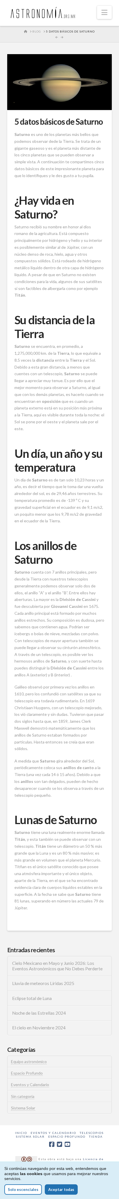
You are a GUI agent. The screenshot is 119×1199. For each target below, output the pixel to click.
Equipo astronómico (29, 1061)
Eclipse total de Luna (32, 998)
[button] (104, 12)
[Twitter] (59, 1144)
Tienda (96, 1136)
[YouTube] (67, 1144)
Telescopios (92, 1133)
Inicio (21, 1133)
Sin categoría (22, 1096)
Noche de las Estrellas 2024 (39, 1013)
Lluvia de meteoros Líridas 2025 (43, 983)
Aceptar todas (61, 1189)
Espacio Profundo (27, 1073)
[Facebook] (51, 1144)
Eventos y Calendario (30, 1084)
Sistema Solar (23, 1107)
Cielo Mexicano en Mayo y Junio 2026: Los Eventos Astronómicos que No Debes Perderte (57, 966)
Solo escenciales (23, 1189)
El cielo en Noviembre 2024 (39, 1027)
